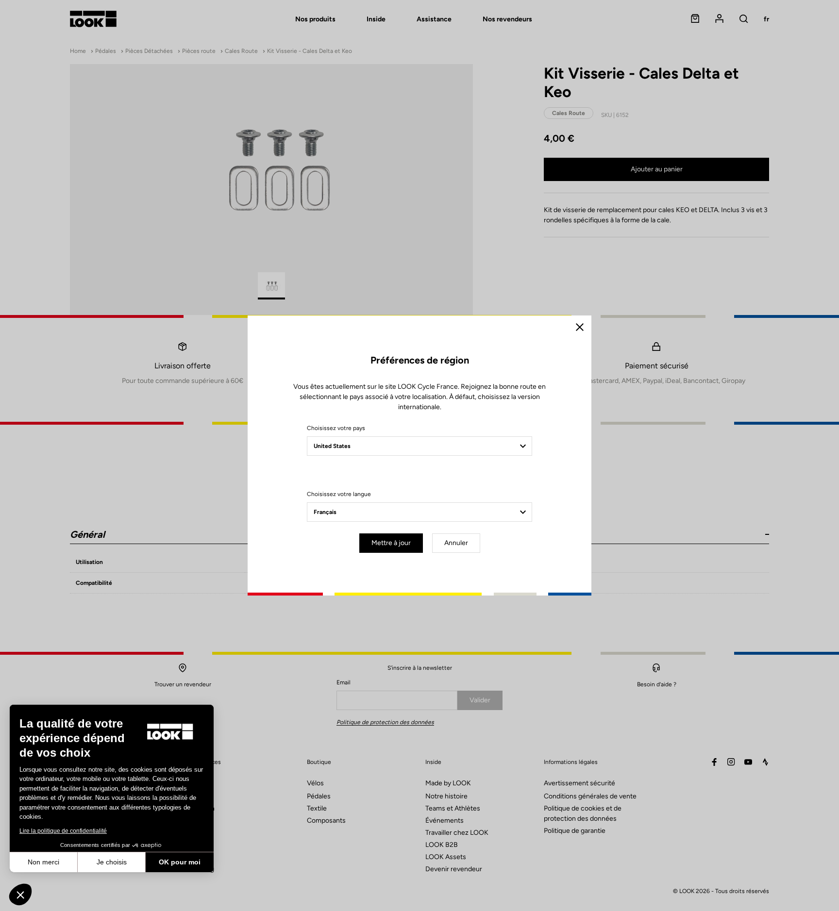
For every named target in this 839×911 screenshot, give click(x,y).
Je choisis (112, 862)
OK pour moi (180, 862)
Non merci (43, 862)
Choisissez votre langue (339, 494)
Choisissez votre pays (336, 428)
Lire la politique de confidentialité (63, 831)
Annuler (456, 543)
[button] (20, 894)
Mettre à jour (391, 543)
